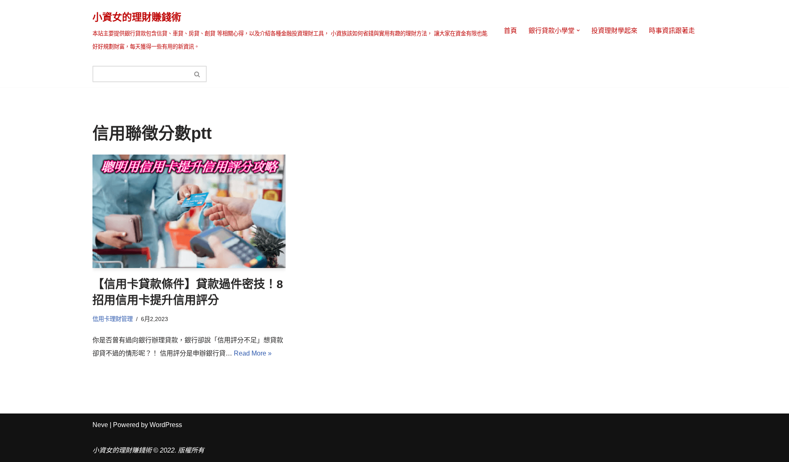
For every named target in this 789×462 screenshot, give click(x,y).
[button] (578, 30)
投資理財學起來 (614, 30)
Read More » (253, 353)
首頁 (510, 30)
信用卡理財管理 (112, 319)
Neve (100, 424)
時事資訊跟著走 (672, 30)
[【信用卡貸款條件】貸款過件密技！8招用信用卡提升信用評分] (189, 211)
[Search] (197, 74)
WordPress (166, 424)
